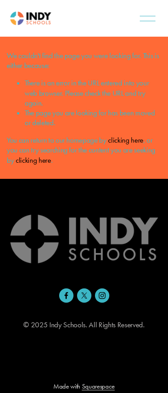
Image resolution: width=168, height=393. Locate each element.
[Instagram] (102, 295)
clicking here (125, 139)
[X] (84, 295)
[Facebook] (66, 295)
